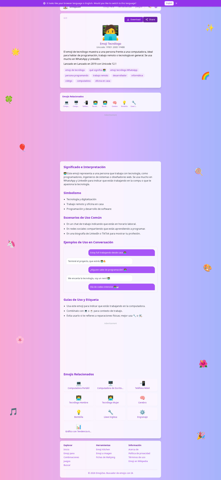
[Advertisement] (110, 138)
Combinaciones (71, 457)
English (169, 3)
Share (152, 19)
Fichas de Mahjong (105, 457)
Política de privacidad (139, 453)
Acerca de (133, 449)
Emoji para (69, 453)
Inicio (66, 449)
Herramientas (125, 6)
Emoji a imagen (104, 453)
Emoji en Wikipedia (138, 461)
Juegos (138, 6)
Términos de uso (137, 457)
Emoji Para (108, 6)
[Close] (176, 3)
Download (135, 19)
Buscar (67, 465)
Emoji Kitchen (103, 449)
